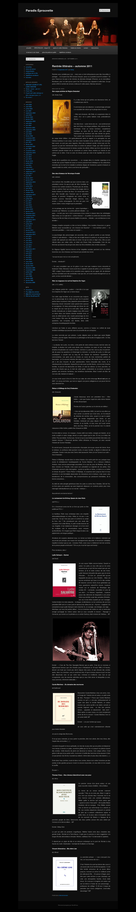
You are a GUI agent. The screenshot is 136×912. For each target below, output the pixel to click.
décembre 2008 (30, 282)
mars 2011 (29, 251)
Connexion (29, 290)
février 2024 (29, 117)
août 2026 (29, 104)
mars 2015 (29, 207)
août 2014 (29, 222)
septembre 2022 (30, 130)
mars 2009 (29, 276)
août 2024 (29, 115)
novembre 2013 (30, 232)
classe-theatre (30, 71)
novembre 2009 (30, 270)
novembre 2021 (30, 138)
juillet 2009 (29, 272)
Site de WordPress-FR (32, 296)
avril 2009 (29, 274)
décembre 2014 (30, 213)
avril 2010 (29, 259)
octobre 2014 (30, 217)
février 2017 (29, 178)
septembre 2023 (30, 121)
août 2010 (29, 253)
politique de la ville (32, 73)
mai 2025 (28, 111)
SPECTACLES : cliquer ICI (42, 48)
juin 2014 (28, 226)
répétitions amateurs (65, 52)
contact (86, 48)
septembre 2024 (30, 113)
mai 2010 (28, 257)
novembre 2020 (30, 146)
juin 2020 (28, 148)
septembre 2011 (30, 249)
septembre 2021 (30, 140)
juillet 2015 (29, 199)
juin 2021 (28, 142)
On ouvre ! (29, 97)
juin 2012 (28, 247)
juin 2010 (28, 255)
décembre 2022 (30, 128)
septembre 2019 (30, 153)
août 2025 (29, 106)
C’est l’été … (30, 91)
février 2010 (29, 264)
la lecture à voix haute (32, 52)
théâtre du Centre (76, 48)
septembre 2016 (30, 182)
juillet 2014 (29, 224)
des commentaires (33, 294)
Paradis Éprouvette (39, 10)
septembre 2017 (30, 171)
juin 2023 (28, 125)
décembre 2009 (30, 268)
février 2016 (29, 190)
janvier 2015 (29, 211)
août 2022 (29, 132)
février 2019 (29, 161)
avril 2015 (29, 205)
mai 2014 (28, 228)
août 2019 (29, 155)
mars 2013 (29, 243)
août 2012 (29, 245)
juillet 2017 (29, 173)
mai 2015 (28, 203)
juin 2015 (28, 201)
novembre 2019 (30, 150)
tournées (28, 77)
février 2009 (29, 278)
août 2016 (29, 184)
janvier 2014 (29, 230)
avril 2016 (29, 188)
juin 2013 (28, 236)
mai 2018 (28, 165)
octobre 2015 (30, 192)
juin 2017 (28, 176)
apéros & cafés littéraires (60, 48)
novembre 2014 (30, 215)
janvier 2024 (29, 119)
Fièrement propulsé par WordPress (68, 905)
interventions (95, 48)
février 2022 (29, 136)
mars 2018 (29, 167)
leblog (72, 70)
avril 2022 (29, 134)
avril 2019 (29, 159)
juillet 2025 (29, 109)
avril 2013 (29, 240)
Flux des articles (32, 292)
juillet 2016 (29, 186)
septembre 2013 (30, 234)
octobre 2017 (30, 169)
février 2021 (29, 144)
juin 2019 (28, 157)
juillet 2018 (29, 163)
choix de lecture (63, 895)
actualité (28, 48)
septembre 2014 (30, 220)
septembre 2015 (30, 194)
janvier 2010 (29, 266)
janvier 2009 (29, 280)
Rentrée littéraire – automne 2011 (72, 66)
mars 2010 (29, 261)
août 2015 (29, 197)
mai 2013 (28, 238)
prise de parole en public (49, 52)
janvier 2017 (29, 180)
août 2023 (29, 123)
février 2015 (29, 209)
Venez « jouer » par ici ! (33, 89)
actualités (29, 67)
